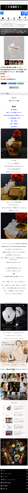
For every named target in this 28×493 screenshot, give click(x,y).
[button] (2, 12)
